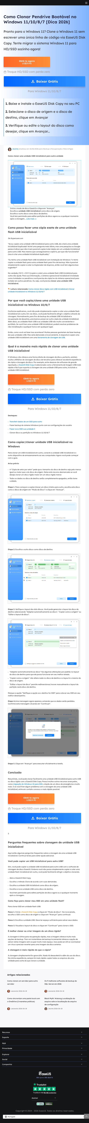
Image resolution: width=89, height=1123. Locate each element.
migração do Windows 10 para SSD (28, 784)
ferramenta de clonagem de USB (51, 337)
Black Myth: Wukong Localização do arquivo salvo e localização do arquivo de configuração (60, 1001)
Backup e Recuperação (52, 149)
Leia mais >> (31, 219)
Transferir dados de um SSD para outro (26, 421)
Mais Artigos (68, 149)
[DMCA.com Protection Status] (49, 1103)
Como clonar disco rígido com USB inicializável (48, 289)
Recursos (6, 1032)
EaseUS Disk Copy (26, 365)
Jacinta (15, 149)
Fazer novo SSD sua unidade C (22, 429)
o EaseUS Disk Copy (29, 912)
